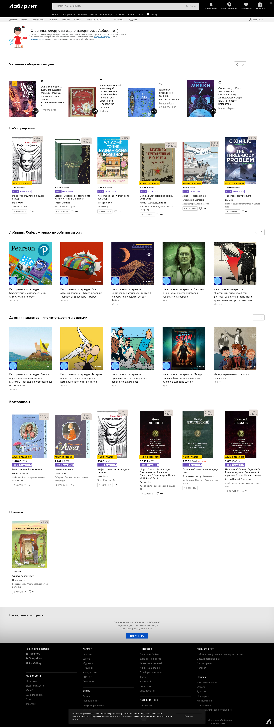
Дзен (28, 699)
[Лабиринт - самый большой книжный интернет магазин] (29, 5)
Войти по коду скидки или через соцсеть (220, 654)
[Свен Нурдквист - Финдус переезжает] (29, 568)
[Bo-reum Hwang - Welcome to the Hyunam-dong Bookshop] (112, 184)
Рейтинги (53, 20)
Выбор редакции (22, 128)
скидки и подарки (102, 36)
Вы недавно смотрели (26, 615)
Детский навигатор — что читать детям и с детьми (48, 317)
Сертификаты (38, 20)
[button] (237, 64)
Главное (82, 14)
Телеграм (31, 703)
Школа (93, 14)
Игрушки (120, 14)
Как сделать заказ (207, 682)
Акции (86, 696)
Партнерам (146, 705)
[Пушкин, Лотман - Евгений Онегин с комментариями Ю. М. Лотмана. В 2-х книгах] (72, 184)
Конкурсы (145, 686)
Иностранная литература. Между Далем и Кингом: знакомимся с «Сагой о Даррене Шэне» (182, 378)
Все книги (88, 654)
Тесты (143, 677)
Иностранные (68, 14)
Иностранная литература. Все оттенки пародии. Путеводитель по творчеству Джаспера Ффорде (81, 293)
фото (38, 140)
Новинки (16, 512)
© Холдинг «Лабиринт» (220, 720)
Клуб (141, 14)
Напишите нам (205, 700)
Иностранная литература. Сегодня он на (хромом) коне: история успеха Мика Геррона (183, 293)
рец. (37, 138)
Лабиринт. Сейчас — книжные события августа (45, 232)
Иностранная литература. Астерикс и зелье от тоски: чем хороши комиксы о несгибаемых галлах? (81, 378)
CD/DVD (87, 677)
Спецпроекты (147, 690)
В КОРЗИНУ (20, 211)
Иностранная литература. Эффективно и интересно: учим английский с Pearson (28, 293)
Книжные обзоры (150, 667)
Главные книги (91, 700)
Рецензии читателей (151, 663)
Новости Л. (146, 681)
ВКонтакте (31, 681)
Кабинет (201, 667)
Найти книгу (137, 635)
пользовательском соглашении (117, 716)
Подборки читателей (151, 672)
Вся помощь (204, 705)
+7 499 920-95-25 (93, 20)
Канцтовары (106, 14)
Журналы (88, 663)
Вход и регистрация (208, 658)
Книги (55, 14)
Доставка (202, 691)
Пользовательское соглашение (214, 709)
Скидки (77, 20)
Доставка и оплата (18, 20)
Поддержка (133, 20)
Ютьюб (29, 690)
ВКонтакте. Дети (35, 685)
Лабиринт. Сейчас (150, 654)
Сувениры (88, 681)
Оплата (201, 687)
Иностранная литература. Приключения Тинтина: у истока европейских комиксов (130, 378)
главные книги (37, 39)
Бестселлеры (19, 402)
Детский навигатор (150, 658)
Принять (189, 716)
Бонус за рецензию (93, 705)
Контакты (118, 20)
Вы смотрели (204, 663)
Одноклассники (34, 694)
